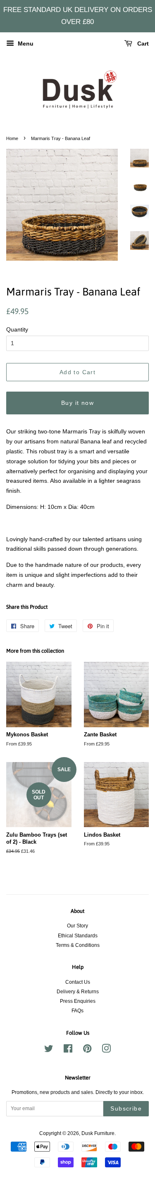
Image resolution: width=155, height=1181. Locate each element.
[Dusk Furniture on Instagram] (106, 1050)
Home (12, 138)
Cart (142, 43)
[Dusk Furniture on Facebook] (68, 1050)
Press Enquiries (77, 1001)
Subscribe (126, 1108)
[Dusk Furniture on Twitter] (48, 1050)
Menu (24, 43)
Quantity (17, 329)
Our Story (77, 926)
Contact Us (77, 982)
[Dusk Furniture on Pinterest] (87, 1050)
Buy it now (77, 402)
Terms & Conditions (78, 945)
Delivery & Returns (78, 992)
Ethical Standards (78, 936)
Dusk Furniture (97, 1133)
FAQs (77, 1011)
